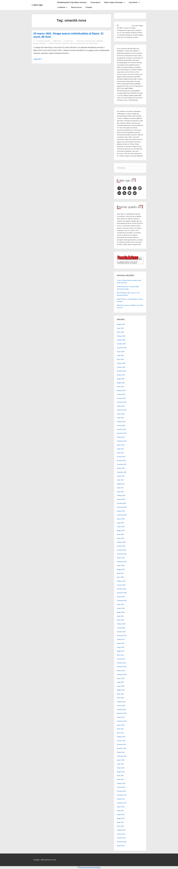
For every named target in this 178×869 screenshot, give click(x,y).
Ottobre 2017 (121, 639)
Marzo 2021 (120, 491)
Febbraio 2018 (121, 624)
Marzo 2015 (120, 733)
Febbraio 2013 (121, 830)
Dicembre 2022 (121, 429)
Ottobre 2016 (121, 670)
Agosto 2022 (120, 445)
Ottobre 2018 (121, 596)
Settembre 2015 (121, 721)
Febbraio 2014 (121, 783)
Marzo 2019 (120, 577)
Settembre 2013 (121, 803)
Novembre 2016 (121, 666)
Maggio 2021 (121, 484)
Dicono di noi (76, 7)
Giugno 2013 (120, 814)
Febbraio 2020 (121, 542)
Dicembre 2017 (121, 632)
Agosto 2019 (120, 565)
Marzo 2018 (120, 620)
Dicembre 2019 (121, 550)
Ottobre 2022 (121, 437)
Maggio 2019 (121, 569)
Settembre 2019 (121, 561)
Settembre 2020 (121, 515)
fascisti (78, 43)
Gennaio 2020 (121, 546)
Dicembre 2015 (121, 709)
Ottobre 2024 (121, 375)
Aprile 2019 (120, 573)
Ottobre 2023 (121, 406)
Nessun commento (39, 43)
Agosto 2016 (120, 678)
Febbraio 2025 (121, 363)
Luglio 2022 (120, 449)
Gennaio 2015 (121, 740)
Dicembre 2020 (121, 503)
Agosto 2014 (120, 760)
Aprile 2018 (120, 616)
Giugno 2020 (120, 526)
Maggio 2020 (121, 530)
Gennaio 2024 (121, 394)
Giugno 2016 (120, 686)
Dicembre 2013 (121, 791)
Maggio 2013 (121, 818)
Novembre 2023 (121, 402)
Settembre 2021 (121, 472)
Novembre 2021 (121, 464)
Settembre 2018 (121, 600)
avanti (60, 43)
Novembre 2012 (121, 842)
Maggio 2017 (121, 651)
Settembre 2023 (121, 410)
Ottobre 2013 (121, 799)
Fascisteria (133, 2)
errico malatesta (68, 43)
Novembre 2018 (121, 593)
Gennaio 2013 (121, 834)
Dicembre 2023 (121, 398)
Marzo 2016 (120, 698)
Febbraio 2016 (121, 701)
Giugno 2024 (120, 379)
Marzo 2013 (120, 826)
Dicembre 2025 (121, 344)
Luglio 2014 (120, 764)
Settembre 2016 (121, 674)
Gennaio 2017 (121, 659)
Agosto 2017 (120, 643)
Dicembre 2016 (121, 663)
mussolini (84, 43)
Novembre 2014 (121, 748)
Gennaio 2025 (121, 367)
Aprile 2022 (120, 453)
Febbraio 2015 (121, 737)
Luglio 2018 (120, 604)
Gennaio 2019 (121, 585)
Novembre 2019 (121, 554)
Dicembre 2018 (121, 589)
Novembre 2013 (121, 795)
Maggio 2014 (121, 772)
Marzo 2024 (120, 386)
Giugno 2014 (120, 768)
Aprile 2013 (120, 822)
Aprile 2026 (120, 328)
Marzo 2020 (120, 538)
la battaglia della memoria (93, 41)
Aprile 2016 (120, 694)
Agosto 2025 (120, 351)
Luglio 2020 (120, 523)
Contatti (88, 7)
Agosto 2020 (120, 519)
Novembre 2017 (121, 635)
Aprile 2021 (120, 488)
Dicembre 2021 (121, 460)
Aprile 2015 (120, 729)
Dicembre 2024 (121, 371)
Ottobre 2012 (121, 845)
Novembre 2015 (121, 713)
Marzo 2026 (120, 332)
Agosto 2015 (120, 725)
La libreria (61, 7)
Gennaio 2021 (121, 499)
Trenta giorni (95, 2)
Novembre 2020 (121, 507)
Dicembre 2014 (121, 744)
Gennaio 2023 (121, 425)
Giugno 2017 (120, 647)
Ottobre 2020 (121, 511)
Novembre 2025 (121, 348)
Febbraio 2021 (121, 495)
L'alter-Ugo (37, 5)
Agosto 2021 (120, 476)
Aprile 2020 (120, 534)
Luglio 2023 (120, 417)
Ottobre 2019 (121, 558)
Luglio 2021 (120, 480)
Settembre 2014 (121, 756)
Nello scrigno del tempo (113, 2)
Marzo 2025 (120, 359)
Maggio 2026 (121, 324)
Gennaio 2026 (121, 340)
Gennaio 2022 (121, 456)
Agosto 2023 (120, 414)
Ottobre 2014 (121, 752)
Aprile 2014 (120, 775)
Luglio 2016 (120, 682)
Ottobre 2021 (121, 468)
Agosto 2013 (120, 806)
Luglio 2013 (120, 810)
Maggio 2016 (121, 690)
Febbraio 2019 (121, 581)
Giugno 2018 (120, 608)
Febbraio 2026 (121, 336)
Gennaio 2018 (121, 628)
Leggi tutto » (37, 59)
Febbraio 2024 (121, 390)
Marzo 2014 (120, 779)
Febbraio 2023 (121, 421)
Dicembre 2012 (121, 838)
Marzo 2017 (120, 655)
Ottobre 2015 (121, 717)
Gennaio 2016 (121, 705)
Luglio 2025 (120, 355)
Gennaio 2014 (121, 787)
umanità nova (93, 43)
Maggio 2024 (121, 383)
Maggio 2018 (121, 612)
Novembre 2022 (121, 433)
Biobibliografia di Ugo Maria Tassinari (72, 2)
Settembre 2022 (121, 441)
